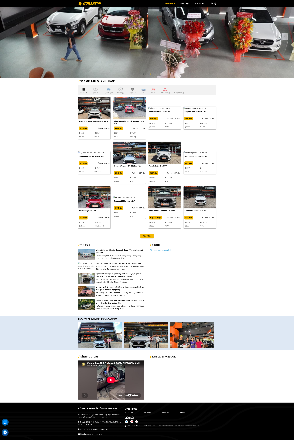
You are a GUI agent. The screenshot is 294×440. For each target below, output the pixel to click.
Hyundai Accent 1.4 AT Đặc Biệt (91, 156)
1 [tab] (143, 74)
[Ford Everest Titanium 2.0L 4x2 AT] (164, 197)
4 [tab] (150, 74)
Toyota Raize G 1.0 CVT (158, 166)
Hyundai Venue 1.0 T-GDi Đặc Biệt (127, 166)
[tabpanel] (147, 39)
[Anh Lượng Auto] (90, 3)
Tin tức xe (165, 412)
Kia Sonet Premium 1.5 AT (159, 111)
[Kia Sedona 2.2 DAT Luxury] (200, 197)
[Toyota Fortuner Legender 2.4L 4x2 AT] (94, 108)
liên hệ (213, 3)
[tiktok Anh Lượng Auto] (136, 421)
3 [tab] (148, 74)
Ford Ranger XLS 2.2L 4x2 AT (195, 156)
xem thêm (147, 236)
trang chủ (170, 3)
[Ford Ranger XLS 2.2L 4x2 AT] (195, 152)
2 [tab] (146, 74)
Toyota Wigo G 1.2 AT (87, 210)
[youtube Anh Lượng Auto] (131, 421)
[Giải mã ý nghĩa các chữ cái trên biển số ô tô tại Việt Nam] (86, 266)
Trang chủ (129, 412)
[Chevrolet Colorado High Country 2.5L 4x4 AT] (129, 108)
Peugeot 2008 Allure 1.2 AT (124, 201)
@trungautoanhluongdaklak (160, 250)
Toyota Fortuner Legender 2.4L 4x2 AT (94, 121)
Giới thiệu (147, 412)
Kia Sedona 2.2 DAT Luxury (195, 210)
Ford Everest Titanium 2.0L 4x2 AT (162, 210)
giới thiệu (185, 3)
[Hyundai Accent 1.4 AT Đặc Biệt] (91, 152)
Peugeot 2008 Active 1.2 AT (195, 111)
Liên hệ (182, 412)
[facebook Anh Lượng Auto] (127, 421)
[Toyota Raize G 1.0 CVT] (164, 152)
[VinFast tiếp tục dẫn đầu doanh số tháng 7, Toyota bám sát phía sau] (86, 254)
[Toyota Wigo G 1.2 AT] (94, 197)
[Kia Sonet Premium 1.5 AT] (159, 108)
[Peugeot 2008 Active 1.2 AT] (195, 108)
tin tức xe (199, 3)
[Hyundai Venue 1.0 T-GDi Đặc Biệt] (129, 152)
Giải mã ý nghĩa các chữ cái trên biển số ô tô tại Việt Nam (118, 263)
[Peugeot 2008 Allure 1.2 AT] (124, 197)
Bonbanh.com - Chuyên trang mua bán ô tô (182, 426)
